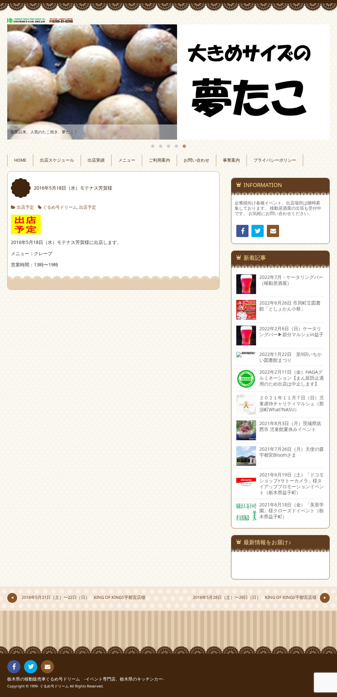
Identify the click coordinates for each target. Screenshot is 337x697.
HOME (20, 160)
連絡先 (273, 231)
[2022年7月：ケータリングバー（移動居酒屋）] (246, 290)
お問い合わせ (196, 160)
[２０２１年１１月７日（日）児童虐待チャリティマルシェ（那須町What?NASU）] (246, 411)
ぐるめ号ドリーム (60, 207)
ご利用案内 (159, 160)
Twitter (257, 231)
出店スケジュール (57, 160)
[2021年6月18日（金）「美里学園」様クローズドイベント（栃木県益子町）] (246, 518)
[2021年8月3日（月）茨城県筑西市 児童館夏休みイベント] (246, 437)
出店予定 (25, 207)
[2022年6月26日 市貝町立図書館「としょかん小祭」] (246, 316)
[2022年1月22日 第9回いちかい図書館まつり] (246, 354)
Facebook (242, 231)
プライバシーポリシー (274, 160)
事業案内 (231, 160)
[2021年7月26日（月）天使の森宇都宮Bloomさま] (246, 463)
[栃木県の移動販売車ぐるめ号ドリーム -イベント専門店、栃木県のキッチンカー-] (168, 19)
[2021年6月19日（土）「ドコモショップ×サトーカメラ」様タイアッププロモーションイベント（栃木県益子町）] (246, 488)
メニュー (126, 160)
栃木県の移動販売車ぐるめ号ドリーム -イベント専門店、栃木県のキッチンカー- (85, 679)
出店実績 (96, 160)
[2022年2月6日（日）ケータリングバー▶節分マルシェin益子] (246, 342)
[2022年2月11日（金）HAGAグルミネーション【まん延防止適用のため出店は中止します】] (246, 386)
